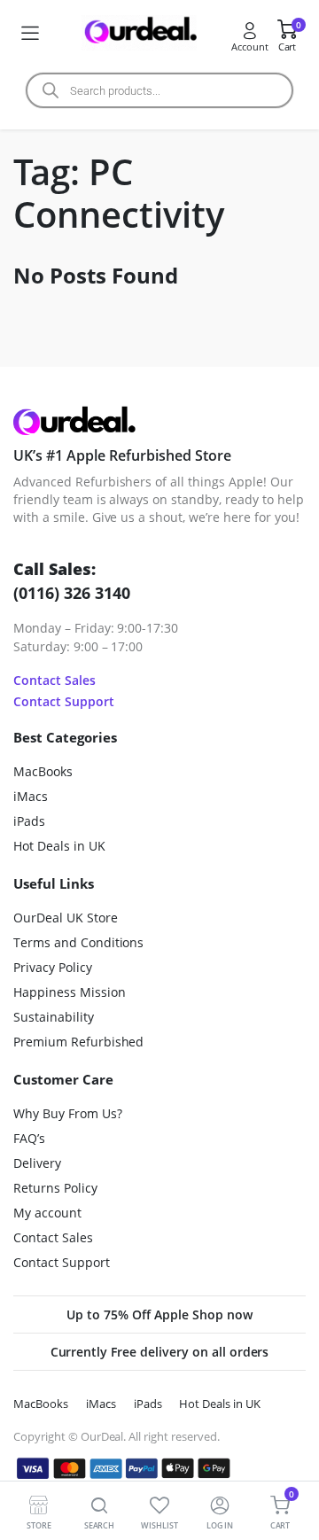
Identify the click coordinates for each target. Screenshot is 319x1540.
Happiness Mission (69, 992)
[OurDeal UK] (139, 33)
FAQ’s (29, 1138)
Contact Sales (54, 680)
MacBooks (43, 771)
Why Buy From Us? (67, 1113)
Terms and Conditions (78, 942)
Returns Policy (55, 1187)
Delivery (37, 1163)
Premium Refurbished (78, 1041)
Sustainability (53, 1016)
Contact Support (63, 701)
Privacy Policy (52, 967)
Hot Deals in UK (59, 845)
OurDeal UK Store (65, 917)
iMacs (30, 796)
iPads (29, 821)
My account (47, 1212)
